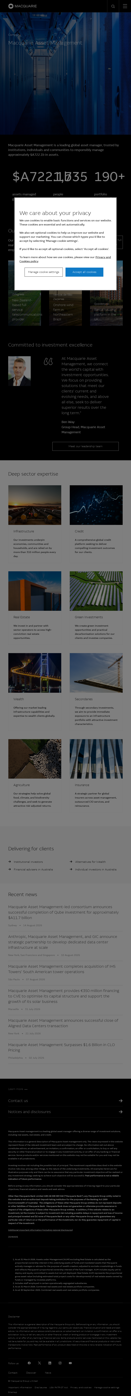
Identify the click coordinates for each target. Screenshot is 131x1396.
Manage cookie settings (43, 272)
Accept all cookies (84, 272)
